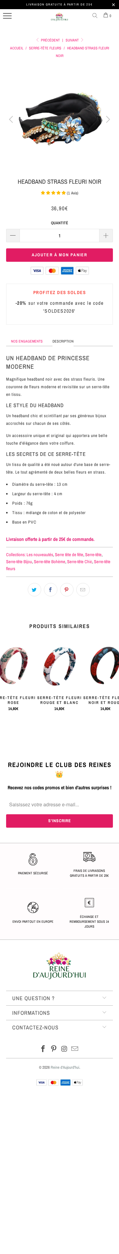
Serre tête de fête (69, 554)
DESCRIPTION (63, 341)
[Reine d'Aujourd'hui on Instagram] (64, 1049)
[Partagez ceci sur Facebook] (50, 589)
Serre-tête (93, 554)
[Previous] (12, 119)
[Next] (107, 119)
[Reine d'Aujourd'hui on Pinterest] (54, 1049)
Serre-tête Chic (79, 561)
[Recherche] (96, 15)
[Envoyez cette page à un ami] (83, 589)
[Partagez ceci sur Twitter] (34, 589)
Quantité (59, 223)
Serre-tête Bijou (19, 561)
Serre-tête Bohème (49, 561)
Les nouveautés (40, 554)
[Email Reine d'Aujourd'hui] (75, 1049)
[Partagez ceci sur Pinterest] (67, 589)
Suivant (73, 40)
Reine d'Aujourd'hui (65, 1067)
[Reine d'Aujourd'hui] (59, 19)
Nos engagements (27, 341)
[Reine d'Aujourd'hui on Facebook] (43, 1049)
